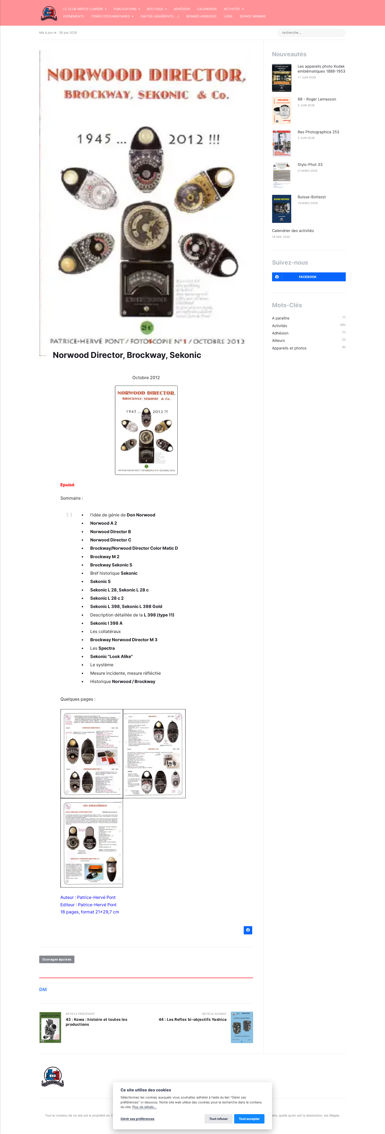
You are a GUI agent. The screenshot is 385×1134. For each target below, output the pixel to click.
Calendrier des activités (293, 230)
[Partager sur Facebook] (248, 930)
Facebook (308, 277)
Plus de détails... (144, 1107)
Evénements (73, 16)
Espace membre (253, 16)
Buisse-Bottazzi (312, 197)
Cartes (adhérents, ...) (159, 16)
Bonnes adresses (201, 16)
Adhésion (182, 9)
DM (43, 989)
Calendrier (207, 9)
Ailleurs (278, 340)
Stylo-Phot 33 (310, 164)
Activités (279, 326)
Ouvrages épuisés (56, 959)
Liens (228, 16)
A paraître (280, 318)
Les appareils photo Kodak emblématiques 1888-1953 (321, 68)
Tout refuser (218, 1119)
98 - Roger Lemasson (317, 99)
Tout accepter (249, 1119)
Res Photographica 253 (318, 132)
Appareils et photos (289, 348)
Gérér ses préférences (137, 1119)
